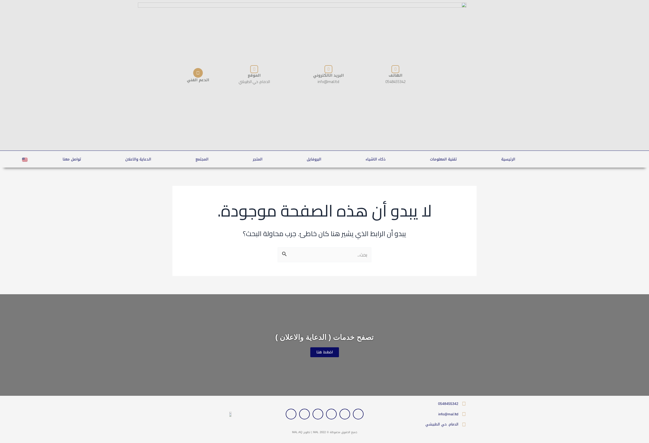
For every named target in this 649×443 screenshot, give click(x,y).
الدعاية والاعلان (138, 159)
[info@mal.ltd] (463, 414)
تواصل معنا (72, 159)
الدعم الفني (198, 80)
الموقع (254, 75)
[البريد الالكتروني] (328, 69)
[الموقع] (254, 69)
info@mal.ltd (448, 414)
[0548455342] (463, 403)
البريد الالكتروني (328, 75)
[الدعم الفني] (198, 73)
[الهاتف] (395, 69)
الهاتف (395, 75)
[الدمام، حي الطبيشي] (463, 424)
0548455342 (448, 404)
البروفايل (314, 159)
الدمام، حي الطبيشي (441, 424)
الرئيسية (508, 159)
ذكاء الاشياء (376, 159)
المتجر (257, 159)
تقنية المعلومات (443, 159)
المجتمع (201, 159)
